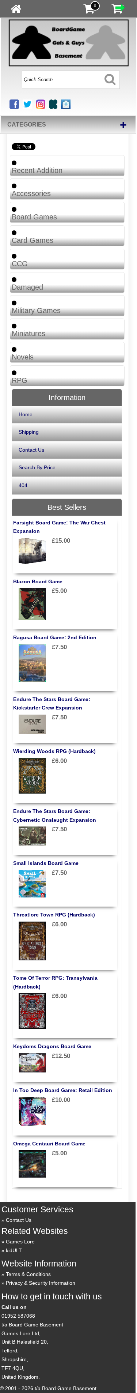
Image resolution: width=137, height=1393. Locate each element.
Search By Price (37, 467)
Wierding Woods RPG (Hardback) (54, 751)
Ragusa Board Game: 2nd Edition (54, 637)
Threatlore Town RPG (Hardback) (54, 915)
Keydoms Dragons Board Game (52, 1046)
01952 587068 (18, 1316)
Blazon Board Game (37, 581)
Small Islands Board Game (46, 863)
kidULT (14, 1250)
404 (23, 485)
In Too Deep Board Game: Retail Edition (62, 1090)
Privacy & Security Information (40, 1283)
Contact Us (31, 450)
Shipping (29, 432)
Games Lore (20, 1242)
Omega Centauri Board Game (49, 1144)
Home (26, 414)
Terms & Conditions (28, 1274)
